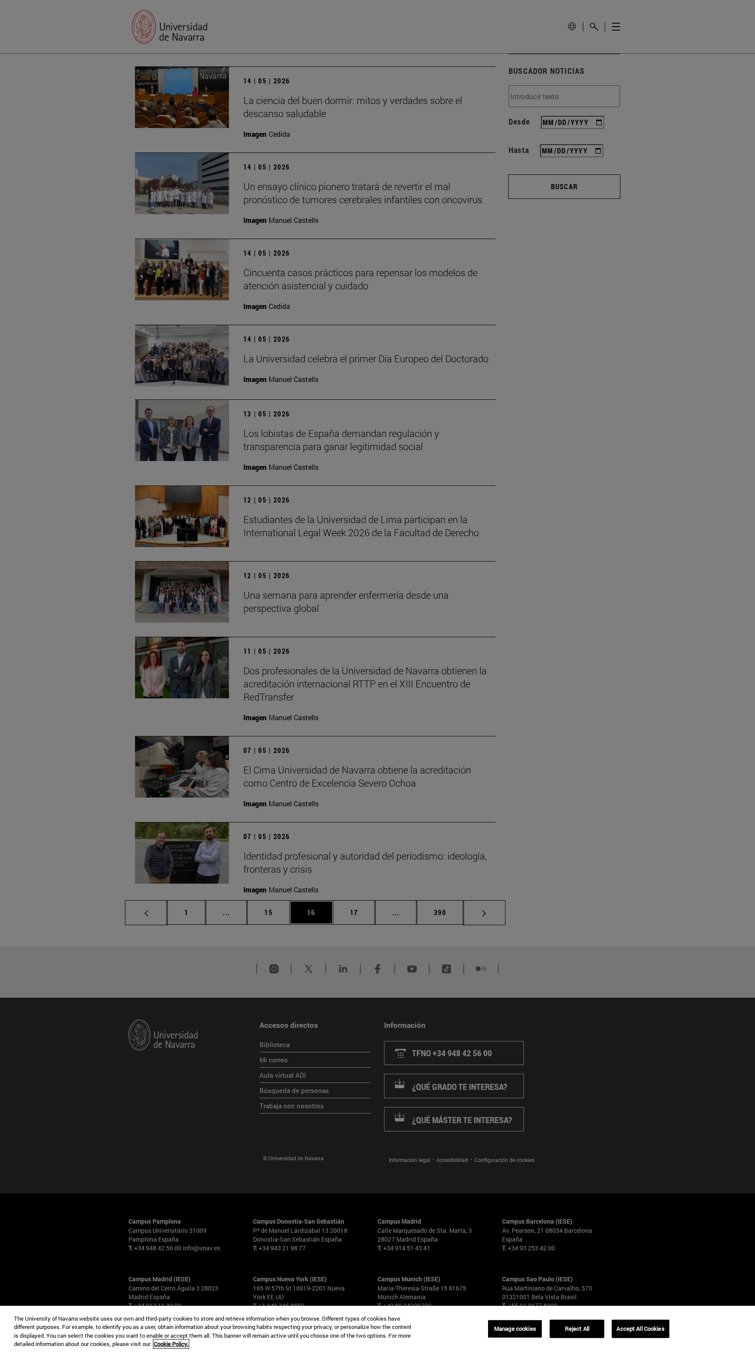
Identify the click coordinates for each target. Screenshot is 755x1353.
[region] (377, 1329)
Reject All (577, 1328)
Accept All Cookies (640, 1328)
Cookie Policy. (171, 1344)
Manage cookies (515, 1328)
